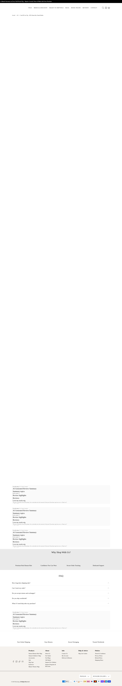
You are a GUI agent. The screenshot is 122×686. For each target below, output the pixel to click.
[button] (97, 52)
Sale (30, 660)
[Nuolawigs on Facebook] (13, 662)
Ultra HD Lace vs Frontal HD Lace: (76, 81)
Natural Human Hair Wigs (35, 653)
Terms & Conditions (100, 653)
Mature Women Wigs (34, 666)
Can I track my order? (18, 588)
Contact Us (65, 653)
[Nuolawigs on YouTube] (22, 662)
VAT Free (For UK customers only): (76, 76)
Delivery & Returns (67, 658)
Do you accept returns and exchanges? (23, 593)
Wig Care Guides (82, 653)
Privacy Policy (98, 655)
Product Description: (71, 65)
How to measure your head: (73, 71)
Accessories (32, 658)
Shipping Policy (99, 660)
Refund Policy (98, 658)
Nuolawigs (17, 681)
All (17, 15)
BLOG (67, 7)
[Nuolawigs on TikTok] (19, 662)
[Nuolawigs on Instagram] (16, 662)
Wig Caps (31, 662)
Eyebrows (31, 664)
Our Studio (48, 655)
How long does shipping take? (21, 583)
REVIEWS (86, 7)
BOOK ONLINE (76, 7)
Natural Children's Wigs (35, 655)
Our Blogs (48, 658)
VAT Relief (48, 660)
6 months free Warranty (72, 86)
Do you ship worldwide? (19, 598)
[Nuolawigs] (18, 7)
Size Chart (67, 31)
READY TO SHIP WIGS (56, 7)
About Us (47, 653)
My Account (65, 655)
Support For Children (50, 662)
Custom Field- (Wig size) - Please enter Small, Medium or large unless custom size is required (84, 35)
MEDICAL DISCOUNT (40, 7)
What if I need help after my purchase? (24, 603)
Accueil (13, 15)
